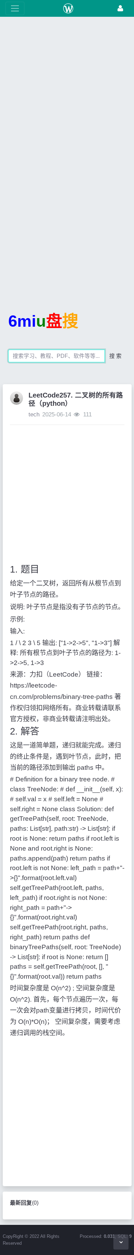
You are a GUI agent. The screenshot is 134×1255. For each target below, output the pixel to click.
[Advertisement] (67, 92)
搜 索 (115, 356)
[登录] (120, 8)
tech (34, 414)
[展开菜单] (14, 8)
